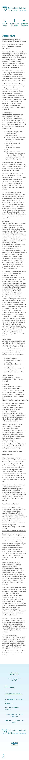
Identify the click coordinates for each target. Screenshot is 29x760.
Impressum (14, 742)
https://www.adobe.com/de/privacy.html (14, 530)
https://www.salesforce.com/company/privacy (15, 400)
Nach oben (4, 756)
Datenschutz (14, 744)
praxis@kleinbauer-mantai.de (13, 694)
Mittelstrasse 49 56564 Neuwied (14, 674)
